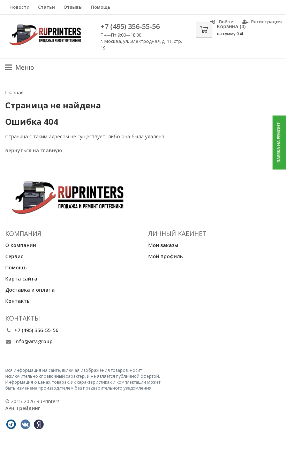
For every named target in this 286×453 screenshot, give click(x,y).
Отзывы (73, 7)
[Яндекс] (39, 424)
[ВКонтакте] (25, 424)
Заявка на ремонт (279, 142)
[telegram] (10, 424)
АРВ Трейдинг (22, 408)
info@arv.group (33, 341)
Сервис (14, 256)
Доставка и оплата (30, 289)
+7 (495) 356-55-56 (130, 26)
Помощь (101, 7)
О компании (20, 245)
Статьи (46, 7)
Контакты (18, 301)
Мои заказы (163, 245)
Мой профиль (165, 256)
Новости (19, 7)
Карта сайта (21, 278)
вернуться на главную (33, 150)
